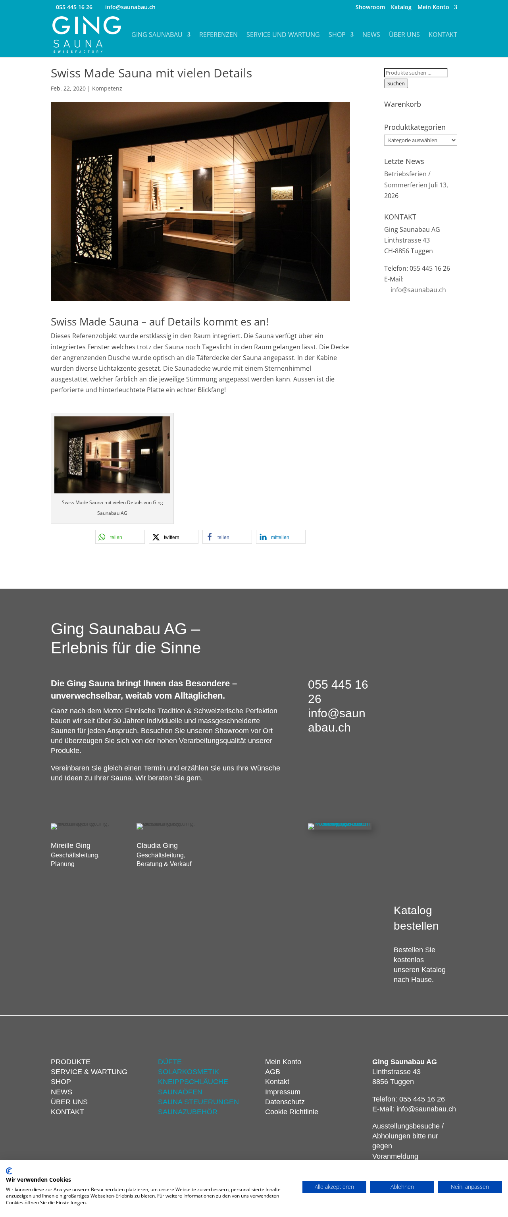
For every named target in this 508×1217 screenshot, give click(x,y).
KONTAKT (67, 1112)
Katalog (401, 7)
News (371, 35)
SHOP (61, 1082)
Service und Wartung (283, 35)
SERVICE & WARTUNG (89, 1072)
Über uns (404, 35)
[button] (120, 537)
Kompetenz (107, 88)
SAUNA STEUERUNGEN (198, 1102)
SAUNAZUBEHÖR (187, 1112)
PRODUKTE (70, 1062)
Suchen (396, 83)
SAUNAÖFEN (180, 1092)
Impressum (282, 1092)
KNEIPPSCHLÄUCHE (193, 1082)
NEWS (61, 1092)
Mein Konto (433, 7)
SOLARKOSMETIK (188, 1072)
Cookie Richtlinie (291, 1112)
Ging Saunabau (157, 35)
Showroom (370, 7)
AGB (272, 1072)
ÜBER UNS (69, 1102)
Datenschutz (285, 1102)
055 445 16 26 (74, 7)
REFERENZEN (218, 35)
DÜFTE (170, 1062)
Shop (337, 35)
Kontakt (443, 35)
